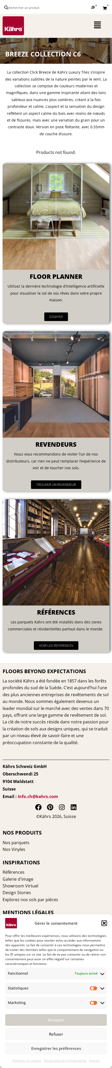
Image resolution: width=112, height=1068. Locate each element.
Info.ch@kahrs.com (38, 796)
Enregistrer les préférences (56, 1048)
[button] (104, 923)
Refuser (56, 1034)
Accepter (56, 1019)
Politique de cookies (27, 1060)
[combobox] (24, 7)
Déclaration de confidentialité (65, 1060)
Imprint (94, 1060)
